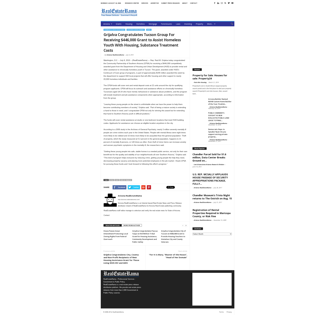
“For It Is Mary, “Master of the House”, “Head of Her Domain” (168, 256)
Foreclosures (166, 24)
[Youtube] (232, 3)
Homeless (140, 24)
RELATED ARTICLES (113, 225)
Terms (221, 312)
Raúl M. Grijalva (125, 180)
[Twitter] (228, 3)
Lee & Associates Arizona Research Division (209, 164)
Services (144, 3)
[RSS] (225, 3)
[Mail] (221, 3)
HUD (116, 180)
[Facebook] (214, 3)
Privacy (229, 312)
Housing (128, 24)
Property (199, 24)
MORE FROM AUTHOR (132, 225)
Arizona (106, 24)
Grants (118, 24)
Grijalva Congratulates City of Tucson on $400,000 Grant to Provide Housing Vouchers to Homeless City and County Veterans (173, 236)
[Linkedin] (218, 3)
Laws (178, 24)
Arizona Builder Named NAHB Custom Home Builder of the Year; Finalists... (219, 101)
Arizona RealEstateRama (115, 55)
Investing (188, 24)
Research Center (132, 3)
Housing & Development (135, 30)
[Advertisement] (186, 12)
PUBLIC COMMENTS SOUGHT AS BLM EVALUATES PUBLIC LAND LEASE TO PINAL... (218, 117)
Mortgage (153, 24)
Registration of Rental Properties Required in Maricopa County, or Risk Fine (211, 213)
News (149, 30)
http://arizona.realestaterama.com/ (129, 199)
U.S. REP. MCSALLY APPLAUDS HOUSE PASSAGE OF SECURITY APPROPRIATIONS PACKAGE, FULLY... (210, 179)
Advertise (155, 3)
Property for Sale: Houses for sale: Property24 (209, 77)
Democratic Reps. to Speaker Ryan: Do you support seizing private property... (217, 133)
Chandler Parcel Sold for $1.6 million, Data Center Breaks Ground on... (209, 157)
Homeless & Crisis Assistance (114, 30)
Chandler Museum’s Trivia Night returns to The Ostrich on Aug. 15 (212, 197)
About (185, 3)
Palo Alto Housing (200, 82)
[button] (230, 24)
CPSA (111, 180)
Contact (193, 3)
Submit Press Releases (170, 3)
